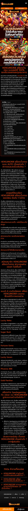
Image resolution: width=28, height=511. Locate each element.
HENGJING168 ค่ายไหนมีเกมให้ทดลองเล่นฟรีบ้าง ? (14, 474)
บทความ (14, 498)
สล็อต (16, 494)
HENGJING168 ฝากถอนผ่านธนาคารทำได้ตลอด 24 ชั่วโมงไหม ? (14, 486)
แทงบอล (6, 498)
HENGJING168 (21, 76)
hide (9, 102)
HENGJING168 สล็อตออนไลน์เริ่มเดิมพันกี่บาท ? (14, 480)
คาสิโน (22, 494)
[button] (26, 3)
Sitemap (21, 498)
